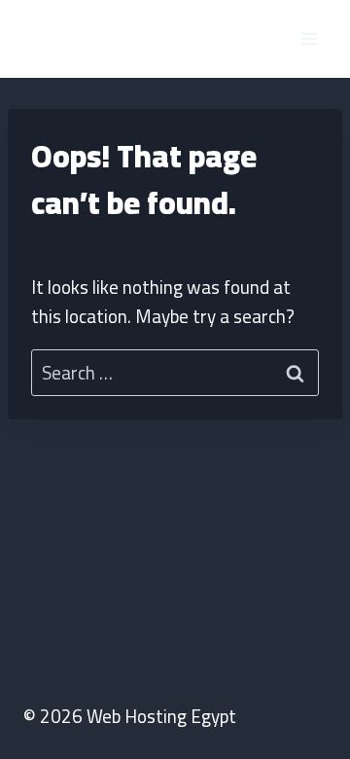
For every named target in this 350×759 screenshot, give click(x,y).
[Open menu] (309, 38)
